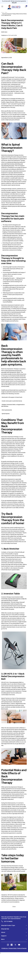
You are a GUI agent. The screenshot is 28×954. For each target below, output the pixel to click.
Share (14, 906)
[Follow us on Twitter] (15, 945)
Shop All (14, 2)
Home (2, 12)
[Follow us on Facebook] (12, 945)
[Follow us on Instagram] (8, 945)
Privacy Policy (12, 948)
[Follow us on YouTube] (19, 945)
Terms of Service (22, 948)
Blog (6, 12)
